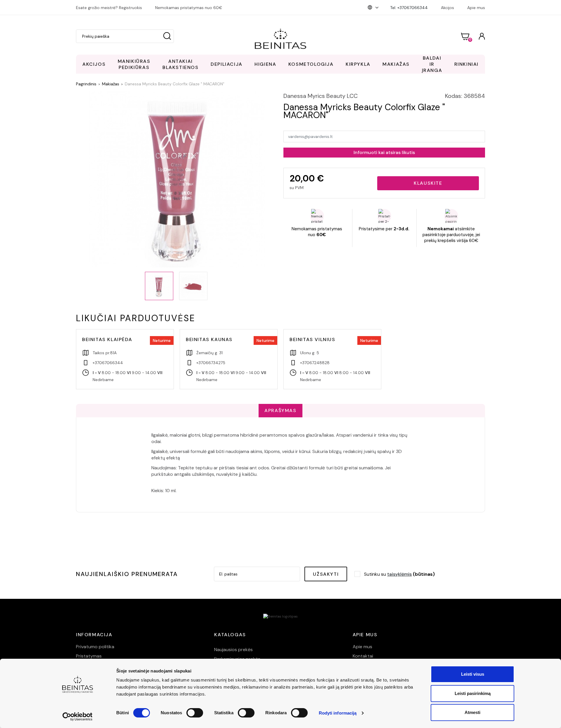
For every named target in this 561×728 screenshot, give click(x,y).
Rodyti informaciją (338, 712)
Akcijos (447, 7)
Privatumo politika (95, 647)
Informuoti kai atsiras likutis (384, 152)
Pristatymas (89, 656)
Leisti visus (472, 674)
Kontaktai (363, 656)
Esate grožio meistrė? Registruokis (109, 7)
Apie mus (476, 7)
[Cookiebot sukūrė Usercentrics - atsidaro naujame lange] (77, 716)
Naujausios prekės (233, 649)
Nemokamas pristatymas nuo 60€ (188, 7)
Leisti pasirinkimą (473, 693)
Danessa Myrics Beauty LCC (320, 96)
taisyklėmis (399, 574)
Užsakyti (326, 574)
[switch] (194, 712)
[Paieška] (167, 36)
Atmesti (472, 712)
